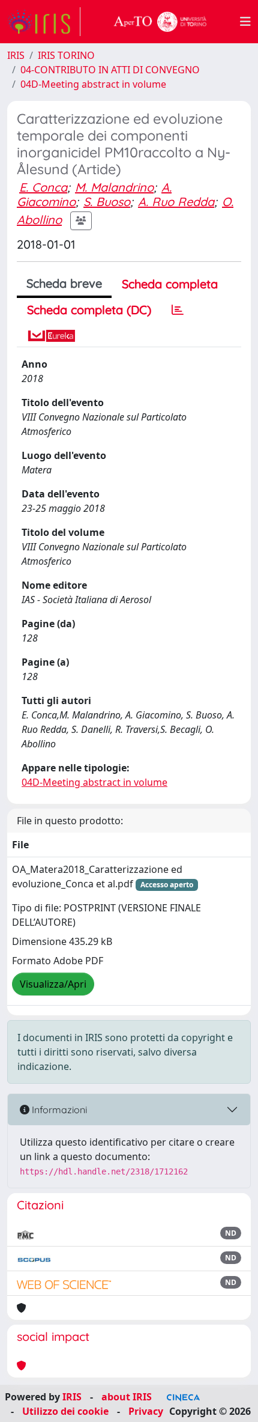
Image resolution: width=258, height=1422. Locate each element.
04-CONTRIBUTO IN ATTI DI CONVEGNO (110, 69)
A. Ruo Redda (176, 201)
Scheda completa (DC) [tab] (89, 309)
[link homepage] (43, 21)
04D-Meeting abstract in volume (93, 84)
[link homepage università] (160, 21)
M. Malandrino (114, 187)
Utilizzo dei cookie (65, 1411)
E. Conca (43, 187)
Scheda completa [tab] (170, 283)
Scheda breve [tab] (64, 283)
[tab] (177, 310)
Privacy (145, 1411)
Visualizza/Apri (53, 984)
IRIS (16, 55)
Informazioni (58, 1110)
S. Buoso (106, 201)
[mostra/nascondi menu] (245, 22)
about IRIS (126, 1396)
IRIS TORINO (66, 55)
